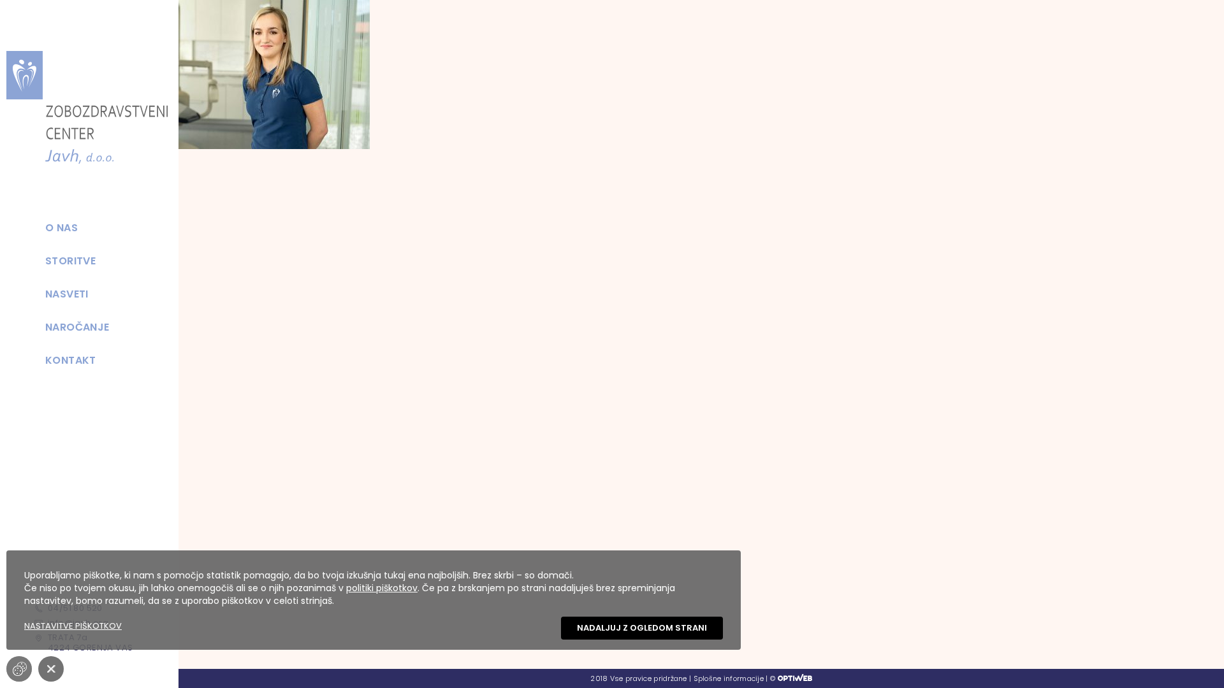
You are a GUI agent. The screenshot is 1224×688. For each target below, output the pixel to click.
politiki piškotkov (382, 588)
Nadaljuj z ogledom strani (642, 628)
